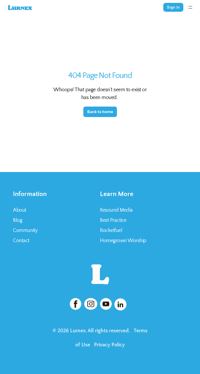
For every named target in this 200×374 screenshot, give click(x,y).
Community (25, 230)
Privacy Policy (109, 345)
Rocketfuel (111, 230)
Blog (17, 220)
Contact (21, 240)
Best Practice (113, 220)
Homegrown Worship (123, 240)
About (19, 210)
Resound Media (116, 210)
